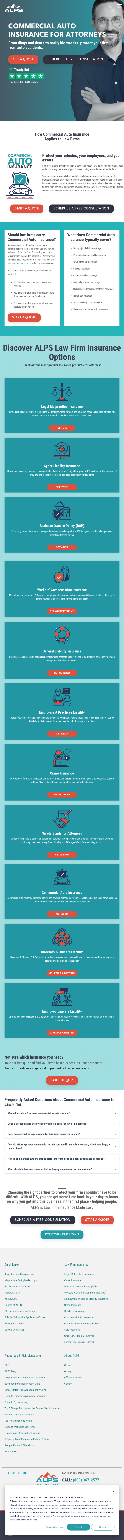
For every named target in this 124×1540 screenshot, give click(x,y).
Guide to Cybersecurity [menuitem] (17, 1402)
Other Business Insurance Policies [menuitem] (82, 1323)
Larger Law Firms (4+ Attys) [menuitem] (79, 1342)
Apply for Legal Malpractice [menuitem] (19, 1274)
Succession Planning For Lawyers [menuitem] (22, 1433)
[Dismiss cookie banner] (113, 1492)
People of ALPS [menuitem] (13, 1305)
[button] (119, 6)
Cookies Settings (54, 1527)
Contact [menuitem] (68, 1383)
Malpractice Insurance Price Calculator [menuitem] (25, 1377)
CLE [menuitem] (7, 1365)
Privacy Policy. (77, 1512)
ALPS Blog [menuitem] (10, 1371)
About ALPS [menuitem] (11, 1298)
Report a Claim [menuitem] (12, 1292)
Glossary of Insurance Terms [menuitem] (20, 1311)
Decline (102, 1527)
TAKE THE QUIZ (62, 1080)
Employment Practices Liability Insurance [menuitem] (86, 1298)
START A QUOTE (27, 208)
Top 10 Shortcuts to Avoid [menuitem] (18, 1420)
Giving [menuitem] (67, 1371)
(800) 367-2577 (86, 1480)
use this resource (20, 263)
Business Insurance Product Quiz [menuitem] (22, 1383)
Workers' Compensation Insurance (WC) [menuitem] (85, 1292)
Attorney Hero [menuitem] (12, 1451)
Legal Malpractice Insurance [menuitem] (79, 1274)
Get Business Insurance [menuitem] (17, 1286)
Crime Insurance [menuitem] (72, 1305)
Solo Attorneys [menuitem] (72, 1329)
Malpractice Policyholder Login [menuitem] (21, 1280)
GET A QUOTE (23, 59)
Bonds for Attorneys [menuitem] (75, 1311)
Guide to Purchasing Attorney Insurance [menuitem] (25, 1396)
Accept (78, 1527)
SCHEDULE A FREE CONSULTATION (75, 59)
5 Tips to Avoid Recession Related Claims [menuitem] (27, 1439)
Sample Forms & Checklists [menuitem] (19, 1445)
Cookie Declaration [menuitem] (14, 1329)
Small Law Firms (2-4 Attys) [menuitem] (79, 1335)
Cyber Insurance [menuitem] (72, 1280)
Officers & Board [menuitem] (73, 1377)
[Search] (111, 7)
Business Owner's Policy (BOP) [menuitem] (81, 1286)
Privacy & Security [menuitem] (14, 1323)
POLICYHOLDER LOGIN (62, 1234)
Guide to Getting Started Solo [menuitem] (20, 1414)
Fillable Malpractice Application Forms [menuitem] (25, 1317)
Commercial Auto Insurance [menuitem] (78, 1317)
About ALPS (71, 1355)
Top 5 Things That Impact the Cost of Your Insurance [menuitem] (32, 1408)
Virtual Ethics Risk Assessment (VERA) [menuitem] (25, 1389)
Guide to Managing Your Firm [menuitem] (20, 1426)
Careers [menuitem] (68, 1365)
